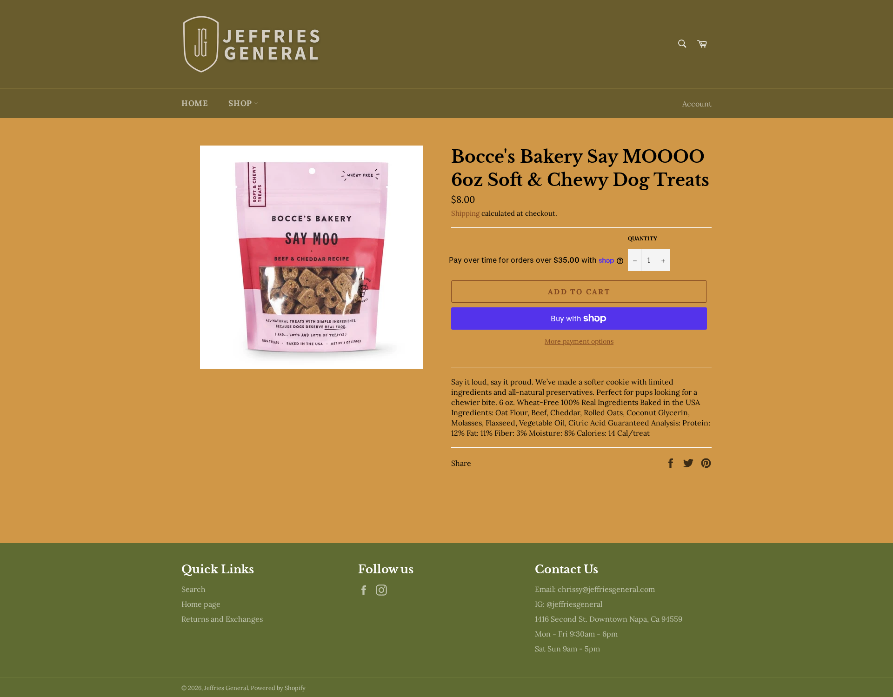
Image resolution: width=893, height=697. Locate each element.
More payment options (579, 341)
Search (193, 589)
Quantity (642, 238)
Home (194, 103)
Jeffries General (226, 688)
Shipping (465, 213)
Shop (241, 103)
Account (697, 103)
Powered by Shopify (278, 688)
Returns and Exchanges (222, 619)
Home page (200, 604)
